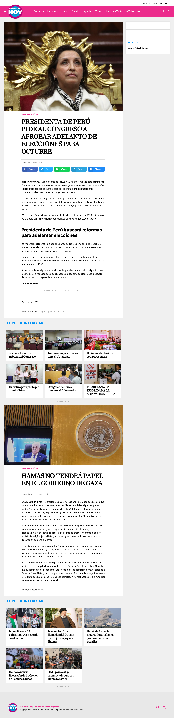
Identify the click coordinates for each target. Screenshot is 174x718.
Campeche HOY (29, 302)
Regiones (51, 11)
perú (50, 311)
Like (107, 11)
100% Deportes (132, 11)
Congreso (42, 311)
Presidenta (59, 311)
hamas (41, 590)
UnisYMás (117, 11)
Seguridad (87, 11)
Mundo (75, 11)
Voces (98, 11)
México (65, 11)
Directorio (24, 707)
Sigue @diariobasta (138, 48)
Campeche (39, 11)
